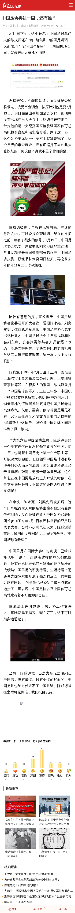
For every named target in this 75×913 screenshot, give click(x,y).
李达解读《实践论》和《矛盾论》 (18, 853)
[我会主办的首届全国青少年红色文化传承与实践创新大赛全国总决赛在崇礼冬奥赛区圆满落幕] (20, 806)
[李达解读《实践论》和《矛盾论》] (20, 839)
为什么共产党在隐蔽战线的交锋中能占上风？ (32, 879)
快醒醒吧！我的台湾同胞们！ (22, 885)
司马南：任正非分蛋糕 (18, 902)
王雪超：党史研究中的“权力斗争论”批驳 (28, 874)
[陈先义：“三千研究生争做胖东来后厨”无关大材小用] (54, 806)
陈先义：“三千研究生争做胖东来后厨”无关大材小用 (54, 821)
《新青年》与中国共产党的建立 (53, 853)
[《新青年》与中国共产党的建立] (54, 839)
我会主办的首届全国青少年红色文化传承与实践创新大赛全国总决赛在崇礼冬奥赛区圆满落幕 (19, 822)
